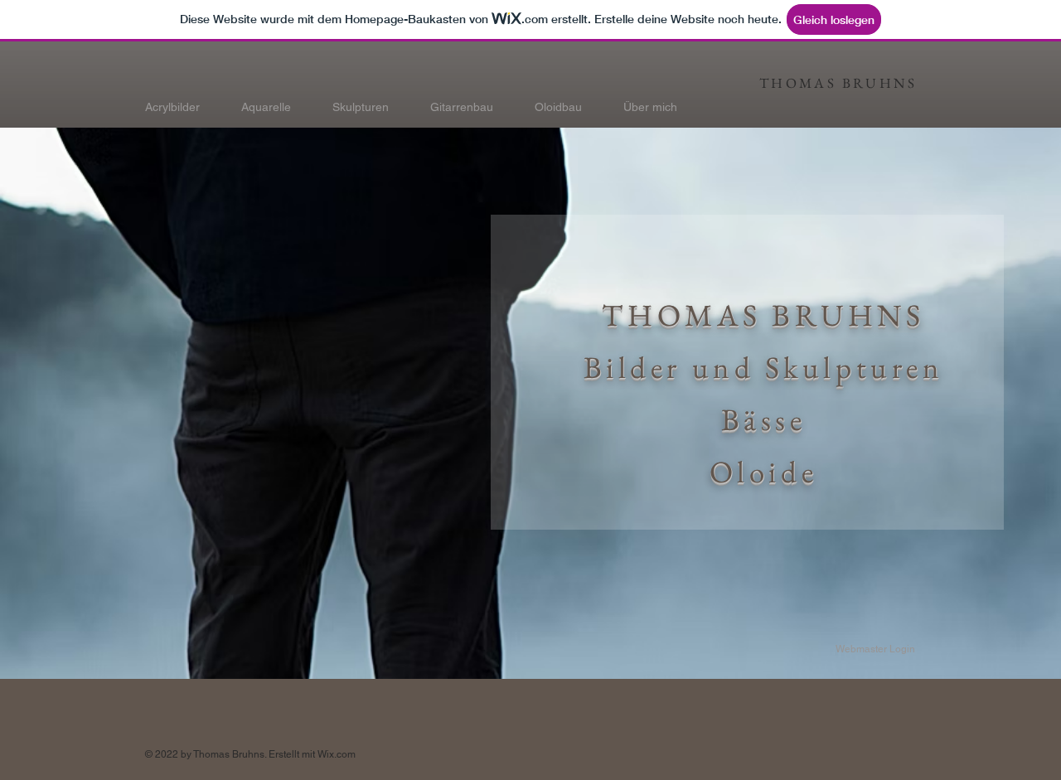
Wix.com (336, 754)
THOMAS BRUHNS (838, 83)
